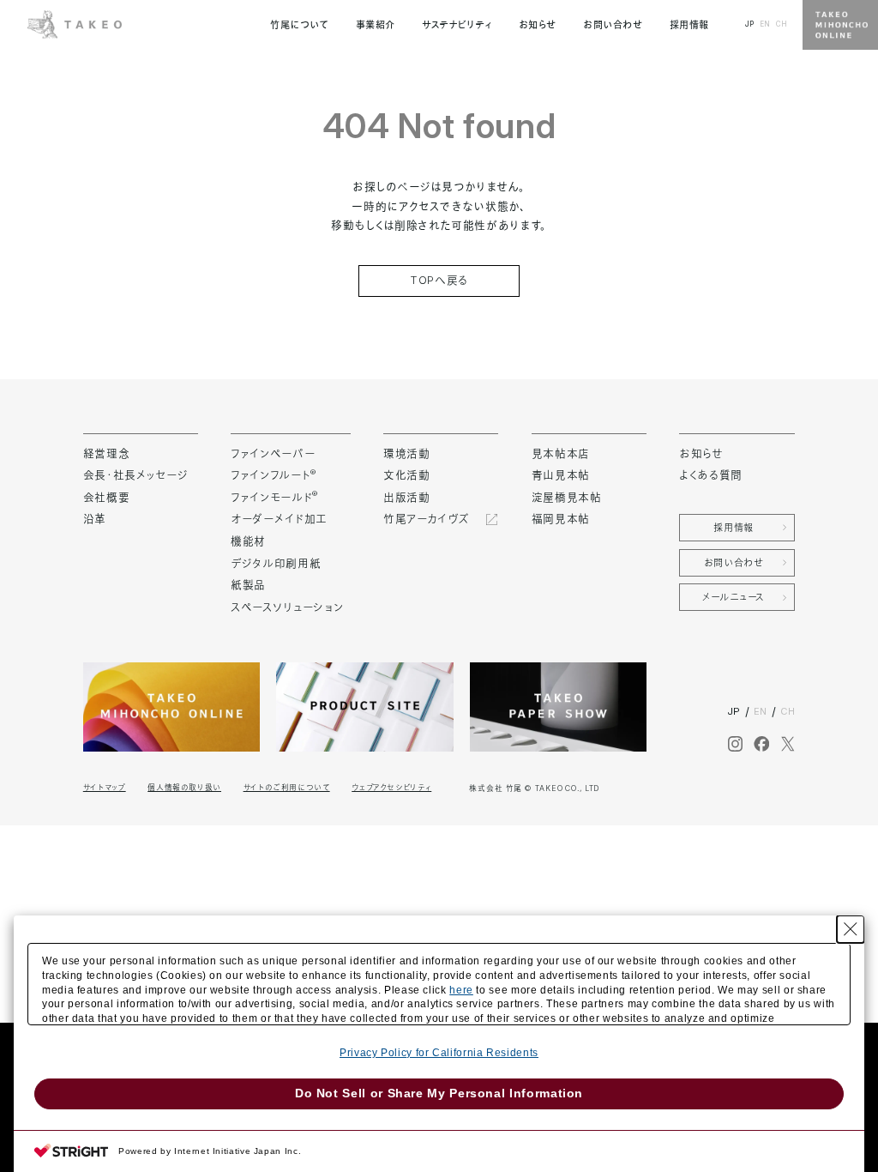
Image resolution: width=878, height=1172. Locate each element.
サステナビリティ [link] (456, 25)
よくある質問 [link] (711, 474)
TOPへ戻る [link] (439, 280)
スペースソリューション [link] (287, 607)
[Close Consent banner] (850, 929)
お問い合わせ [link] (612, 25)
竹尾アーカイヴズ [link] (426, 518)
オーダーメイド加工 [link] (279, 518)
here (461, 990)
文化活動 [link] (406, 474)
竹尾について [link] (299, 25)
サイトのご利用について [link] (287, 787)
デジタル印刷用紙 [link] (276, 563)
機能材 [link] (248, 541)
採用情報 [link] (689, 25)
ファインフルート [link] (273, 474)
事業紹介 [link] (375, 25)
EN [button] (765, 24)
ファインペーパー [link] (273, 453)
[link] (74, 23)
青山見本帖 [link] (561, 474)
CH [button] (781, 24)
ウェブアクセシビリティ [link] (391, 787)
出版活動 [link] (406, 497)
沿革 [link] (94, 518)
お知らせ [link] (537, 25)
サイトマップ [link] (104, 787)
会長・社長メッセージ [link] (135, 474)
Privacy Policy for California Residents (439, 1053)
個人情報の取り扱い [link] (184, 787)
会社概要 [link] (106, 497)
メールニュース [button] (733, 597)
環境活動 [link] (406, 453)
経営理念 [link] (106, 453)
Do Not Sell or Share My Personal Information (439, 1093)
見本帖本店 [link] (561, 453)
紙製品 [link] (248, 584)
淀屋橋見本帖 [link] (567, 497)
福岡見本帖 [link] (561, 518)
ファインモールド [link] (274, 497)
